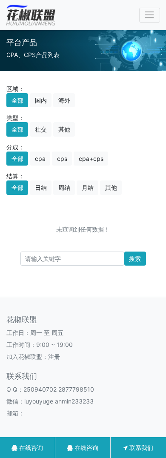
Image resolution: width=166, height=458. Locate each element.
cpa (40, 158)
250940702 (40, 389)
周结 (64, 187)
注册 (54, 356)
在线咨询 (30, 447)
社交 (41, 129)
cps (62, 158)
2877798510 (76, 389)
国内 (41, 100)
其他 (64, 129)
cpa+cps (91, 158)
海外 (64, 100)
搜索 (135, 258)
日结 (41, 187)
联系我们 (140, 447)
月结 (88, 187)
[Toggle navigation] (149, 15)
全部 (17, 100)
